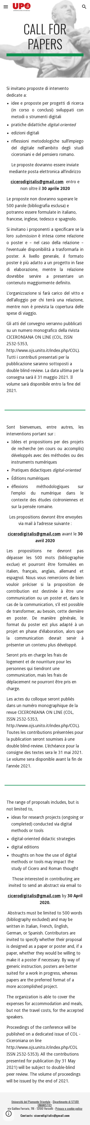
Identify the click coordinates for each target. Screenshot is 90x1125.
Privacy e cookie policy (68, 1108)
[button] (6, 6)
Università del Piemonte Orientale (31, 1102)
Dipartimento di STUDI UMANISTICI (58, 1103)
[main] (45, 38)
